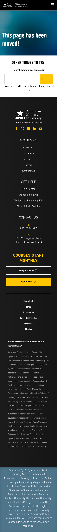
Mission (28, 329)
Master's (28, 159)
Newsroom (28, 323)
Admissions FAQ (28, 195)
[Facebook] (16, 128)
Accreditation (28, 312)
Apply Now (26, 281)
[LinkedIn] (34, 128)
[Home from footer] (28, 116)
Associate (28, 147)
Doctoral (28, 165)
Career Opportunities (28, 318)
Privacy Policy (29, 301)
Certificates (28, 171)
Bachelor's (28, 153)
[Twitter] (22, 128)
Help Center (28, 189)
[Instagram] (28, 128)
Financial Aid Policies (28, 206)
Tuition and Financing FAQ (28, 201)
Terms (28, 306)
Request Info (26, 270)
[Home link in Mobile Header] (15, 5)
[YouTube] (40, 128)
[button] (52, 5)
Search (46, 79)
